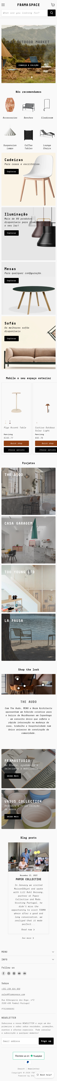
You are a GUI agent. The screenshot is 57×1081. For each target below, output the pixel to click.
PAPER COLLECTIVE (28, 879)
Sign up (46, 1041)
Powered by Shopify (28, 1076)
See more (27, 938)
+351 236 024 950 (10, 989)
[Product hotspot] (17, 679)
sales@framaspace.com (13, 994)
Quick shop (16, 443)
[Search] (52, 13)
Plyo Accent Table (15, 427)
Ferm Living (8, 434)
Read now (27, 929)
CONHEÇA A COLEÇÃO (28, 65)
